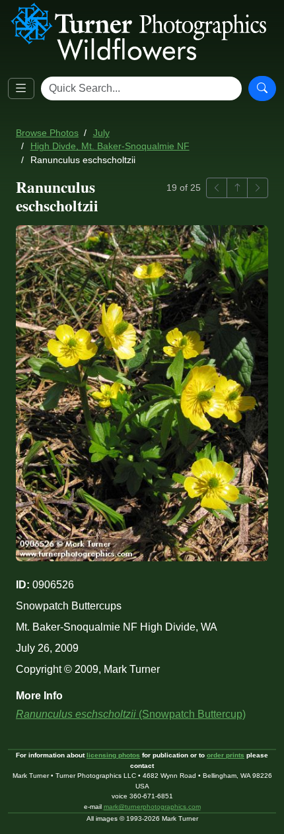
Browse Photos (47, 133)
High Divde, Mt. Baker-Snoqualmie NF (110, 146)
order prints (225, 755)
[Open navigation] (21, 88)
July (101, 133)
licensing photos (113, 755)
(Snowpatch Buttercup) (131, 714)
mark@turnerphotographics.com (152, 806)
